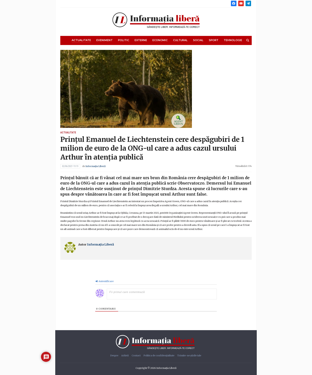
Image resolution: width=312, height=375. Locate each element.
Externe (141, 40)
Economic (160, 40)
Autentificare (106, 281)
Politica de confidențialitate (158, 355)
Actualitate (81, 40)
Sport (213, 40)
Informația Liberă (95, 166)
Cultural (180, 40)
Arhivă (125, 355)
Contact (136, 355)
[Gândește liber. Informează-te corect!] (156, 342)
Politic (123, 40)
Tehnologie (233, 40)
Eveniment (104, 40)
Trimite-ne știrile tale (189, 355)
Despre (114, 355)
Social (198, 40)
